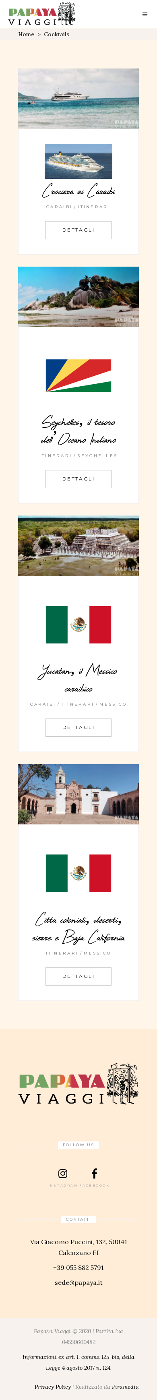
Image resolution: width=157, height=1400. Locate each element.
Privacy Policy (53, 1386)
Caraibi (59, 206)
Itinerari (94, 206)
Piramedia (125, 1386)
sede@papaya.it (79, 1282)
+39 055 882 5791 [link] (78, 1267)
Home (26, 34)
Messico (113, 704)
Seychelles (97, 455)
